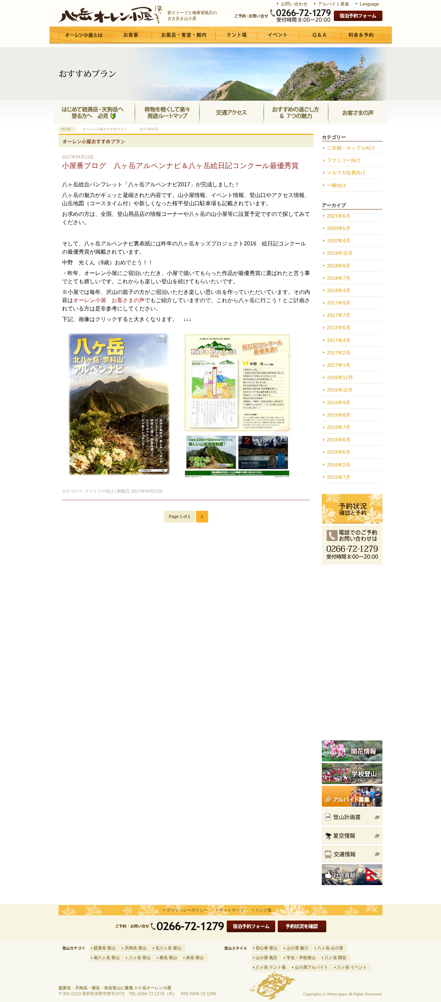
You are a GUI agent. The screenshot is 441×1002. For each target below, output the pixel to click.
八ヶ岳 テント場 (271, 967)
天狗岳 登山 (135, 948)
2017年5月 (338, 327)
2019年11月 (339, 253)
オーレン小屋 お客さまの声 (109, 300)
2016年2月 (338, 464)
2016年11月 (339, 390)
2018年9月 (338, 265)
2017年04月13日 (147, 491)
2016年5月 (338, 452)
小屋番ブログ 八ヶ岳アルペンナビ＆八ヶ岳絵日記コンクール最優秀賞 (180, 165)
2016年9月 (338, 402)
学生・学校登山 (301, 957)
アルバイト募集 (333, 4)
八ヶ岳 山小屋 (330, 948)
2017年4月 (338, 340)
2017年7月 (338, 315)
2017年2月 (338, 352)
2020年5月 (338, 228)
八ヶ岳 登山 (140, 957)
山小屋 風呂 (266, 957)
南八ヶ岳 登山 (107, 957)
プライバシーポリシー (187, 910)
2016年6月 (338, 439)
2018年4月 (338, 290)
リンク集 (263, 910)
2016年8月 (338, 415)
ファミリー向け (99, 491)
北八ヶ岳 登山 (168, 948)
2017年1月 (338, 365)
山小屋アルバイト (311, 967)
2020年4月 (338, 240)
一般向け (336, 185)
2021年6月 (338, 216)
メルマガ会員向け (346, 172)
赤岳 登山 (195, 957)
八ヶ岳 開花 (335, 957)
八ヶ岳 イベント (352, 967)
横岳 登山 (168, 957)
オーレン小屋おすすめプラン (104, 129)
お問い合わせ (294, 4)
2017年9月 (338, 303)
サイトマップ (231, 910)
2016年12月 (340, 377)
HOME (66, 129)
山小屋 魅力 (297, 948)
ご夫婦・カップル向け (351, 148)
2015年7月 (338, 477)
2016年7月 (338, 427)
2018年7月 (338, 278)
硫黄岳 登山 (104, 948)
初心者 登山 (266, 948)
